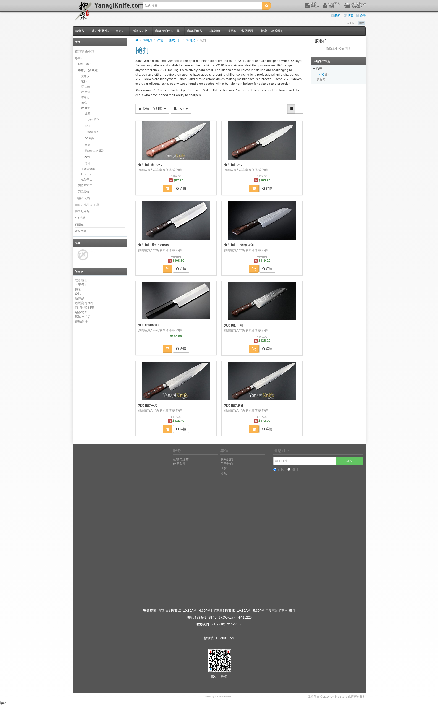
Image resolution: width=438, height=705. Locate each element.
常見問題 (247, 31)
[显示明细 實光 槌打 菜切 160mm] (176, 220)
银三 (87, 113)
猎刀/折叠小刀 (101, 31)
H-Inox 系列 (92, 120)
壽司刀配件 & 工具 (167, 31)
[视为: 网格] (291, 109)
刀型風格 (83, 191)
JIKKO (321, 74)
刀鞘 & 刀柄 (140, 31)
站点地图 (81, 312)
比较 (211, 124)
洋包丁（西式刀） (89, 70)
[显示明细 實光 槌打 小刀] (262, 140)
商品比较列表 (84, 307)
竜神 (84, 81)
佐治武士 (86, 179)
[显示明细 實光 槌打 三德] (262, 300)
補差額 (231, 31)
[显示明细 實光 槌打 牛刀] (176, 380)
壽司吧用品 (195, 31)
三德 (87, 144)
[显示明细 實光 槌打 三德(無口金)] (262, 220)
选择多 (321, 79)
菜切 (87, 126)
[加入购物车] (167, 188)
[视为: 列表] (299, 109)
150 (181, 109)
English (350, 23)
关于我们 (81, 284)
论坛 (362, 15)
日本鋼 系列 (92, 132)
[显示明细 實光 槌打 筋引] (262, 380)
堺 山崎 (85, 87)
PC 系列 (89, 138)
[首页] (136, 40)
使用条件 (81, 321)
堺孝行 (85, 97)
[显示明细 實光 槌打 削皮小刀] (176, 140)
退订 (295, 469)
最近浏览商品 (84, 303)
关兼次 (85, 76)
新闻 (337, 15)
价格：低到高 (152, 109)
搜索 (264, 31)
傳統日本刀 (85, 64)
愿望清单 (146, 124)
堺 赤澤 (85, 92)
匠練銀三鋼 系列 (94, 151)
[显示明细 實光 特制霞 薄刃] (176, 300)
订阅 (281, 469)
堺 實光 (85, 108)
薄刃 (87, 163)
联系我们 (277, 31)
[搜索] (266, 6)
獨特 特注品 (85, 185)
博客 (350, 15)
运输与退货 (83, 316)
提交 (349, 461)
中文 (361, 23)
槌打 (87, 157)
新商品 (79, 31)
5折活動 (215, 31)
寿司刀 (120, 31)
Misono (86, 174)
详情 (182, 188)
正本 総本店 (88, 169)
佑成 (84, 102)
